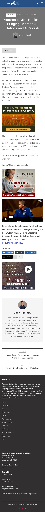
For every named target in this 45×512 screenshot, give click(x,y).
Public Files (6, 436)
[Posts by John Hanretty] (16, 35)
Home (4, 402)
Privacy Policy (7, 422)
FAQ (3, 439)
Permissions (6, 419)
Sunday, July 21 (33, 15)
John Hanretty (26, 35)
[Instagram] (22, 509)
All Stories (5, 429)
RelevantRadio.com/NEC (12, 243)
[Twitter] (25, 509)
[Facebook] (19, 509)
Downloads (6, 412)
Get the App (6, 405)
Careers (4, 409)
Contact (5, 426)
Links (4, 416)
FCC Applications (8, 432)
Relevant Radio (21, 505)
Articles (22, 15)
